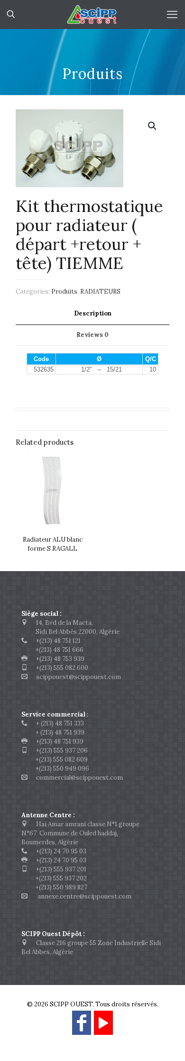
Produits (64, 291)
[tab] (92, 314)
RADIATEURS (100, 291)
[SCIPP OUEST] (92, 14)
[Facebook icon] (81, 1027)
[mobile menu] (172, 14)
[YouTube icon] (103, 1027)
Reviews (92, 335)
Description (92, 313)
